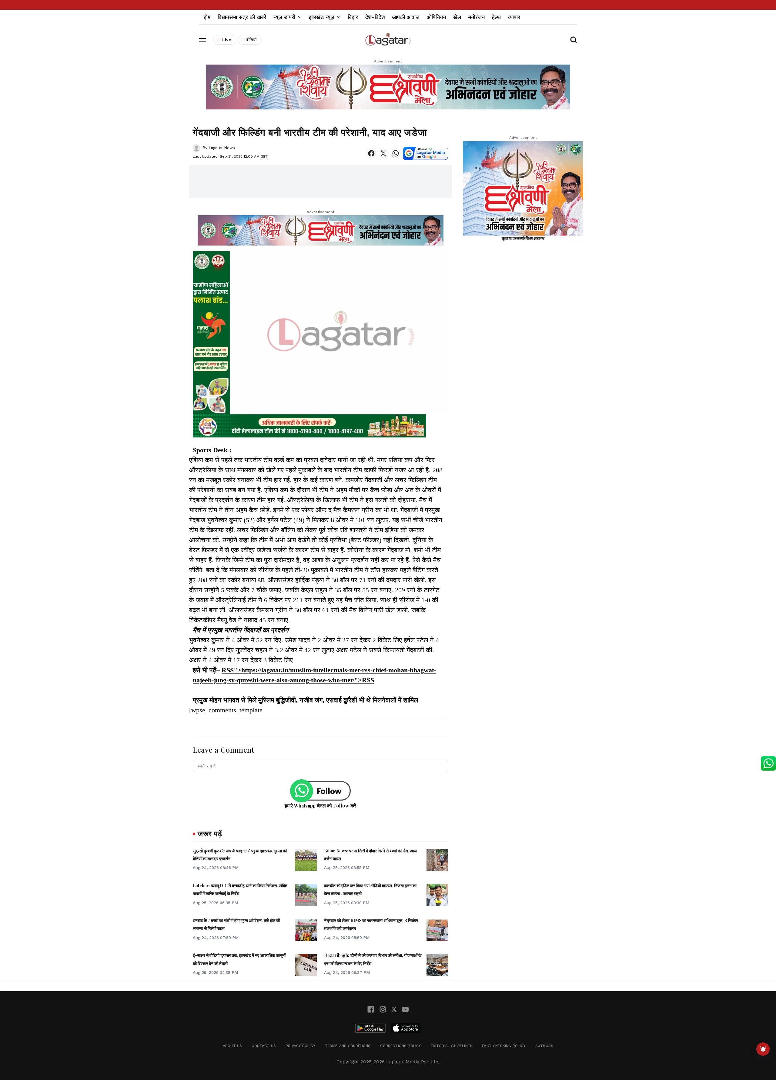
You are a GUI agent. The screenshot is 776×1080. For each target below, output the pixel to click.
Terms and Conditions (348, 1046)
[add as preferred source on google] (425, 153)
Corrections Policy (400, 1046)
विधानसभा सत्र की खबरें (242, 17)
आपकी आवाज (406, 17)
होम (207, 17)
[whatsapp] (395, 153)
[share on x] (383, 153)
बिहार (353, 17)
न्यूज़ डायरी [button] (284, 17)
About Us (232, 1046)
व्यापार (514, 17)
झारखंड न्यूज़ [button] (321, 17)
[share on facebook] (371, 153)
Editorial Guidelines (452, 1046)
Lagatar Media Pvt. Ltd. (413, 1062)
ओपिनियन (436, 17)
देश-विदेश (375, 17)
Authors (544, 1046)
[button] (202, 39)
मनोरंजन (476, 17)
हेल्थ (496, 17)
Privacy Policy (300, 1046)
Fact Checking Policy (504, 1046)
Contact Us (264, 1046)
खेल (457, 17)
